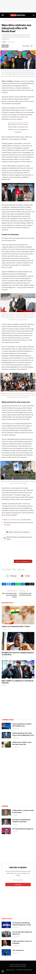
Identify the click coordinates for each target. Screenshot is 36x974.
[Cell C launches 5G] (6, 952)
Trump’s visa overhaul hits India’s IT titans (16, 626)
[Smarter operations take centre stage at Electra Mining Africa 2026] (6, 735)
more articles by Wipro (14, 520)
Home (3, 20)
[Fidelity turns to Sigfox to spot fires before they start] (6, 744)
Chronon (24, 966)
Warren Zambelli (7, 569)
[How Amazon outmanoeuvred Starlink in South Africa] (6, 822)
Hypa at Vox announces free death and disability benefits (9, 595)
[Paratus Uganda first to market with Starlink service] (6, 726)
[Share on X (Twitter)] (3, 46)
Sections (7, 20)
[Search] (33, 15)
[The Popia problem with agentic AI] (6, 831)
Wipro (4, 42)
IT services (12, 20)
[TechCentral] (18, 15)
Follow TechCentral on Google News (19, 532)
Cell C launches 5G (18, 950)
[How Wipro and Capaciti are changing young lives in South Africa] (18, 641)
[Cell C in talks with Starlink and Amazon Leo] (6, 934)
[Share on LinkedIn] (6, 46)
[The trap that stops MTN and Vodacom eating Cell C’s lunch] (6, 925)
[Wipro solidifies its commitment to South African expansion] (18, 669)
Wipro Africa (21, 569)
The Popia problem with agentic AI (22, 829)
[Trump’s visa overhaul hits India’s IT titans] (18, 615)
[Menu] (3, 15)
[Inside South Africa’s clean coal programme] (6, 943)
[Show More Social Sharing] (10, 46)
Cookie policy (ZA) (10, 969)
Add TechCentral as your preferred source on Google (19, 538)
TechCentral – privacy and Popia (24, 969)
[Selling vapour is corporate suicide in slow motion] (6, 812)
